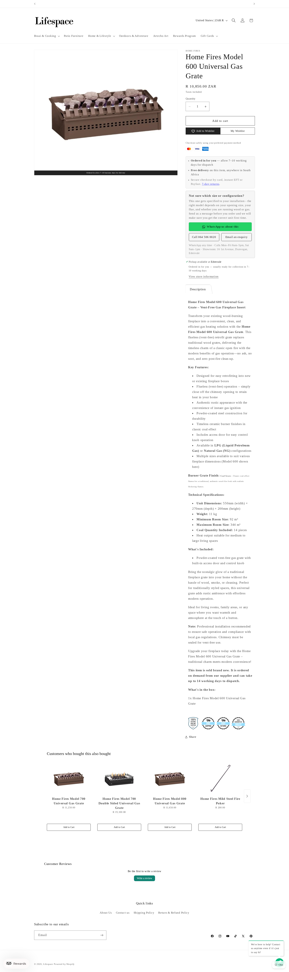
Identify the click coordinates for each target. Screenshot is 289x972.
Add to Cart (68, 827)
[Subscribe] (101, 935)
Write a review (144, 878)
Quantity (191, 98)
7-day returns (210, 184)
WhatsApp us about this (223, 226)
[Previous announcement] (34, 4)
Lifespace (48, 964)
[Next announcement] (254, 4)
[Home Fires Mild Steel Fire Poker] (220, 778)
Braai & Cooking (45, 35)
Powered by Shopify (64, 964)
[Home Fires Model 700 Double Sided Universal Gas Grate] (119, 778)
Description (198, 289)
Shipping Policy (144, 912)
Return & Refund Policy (173, 912)
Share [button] (192, 736)
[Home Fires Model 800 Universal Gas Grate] (169, 778)
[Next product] (247, 796)
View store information (204, 276)
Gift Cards (207, 35)
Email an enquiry (236, 237)
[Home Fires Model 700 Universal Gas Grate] (68, 778)
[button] (47, 36)
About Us (106, 912)
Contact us (123, 912)
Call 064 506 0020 (204, 237)
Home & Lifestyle (99, 35)
